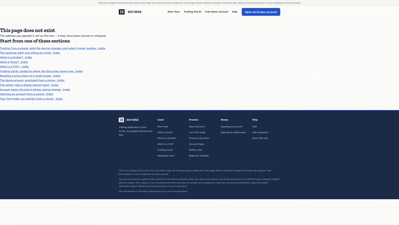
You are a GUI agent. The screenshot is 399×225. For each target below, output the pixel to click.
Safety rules (195, 149)
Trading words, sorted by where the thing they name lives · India (41, 71)
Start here (162, 126)
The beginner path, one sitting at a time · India (30, 52)
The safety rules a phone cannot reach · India (29, 85)
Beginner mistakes (199, 155)
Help (234, 11)
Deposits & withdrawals (233, 132)
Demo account (197, 126)
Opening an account (231, 126)
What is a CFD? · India (14, 66)
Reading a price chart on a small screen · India (30, 75)
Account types (196, 144)
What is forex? (165, 132)
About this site (260, 138)
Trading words (165, 149)
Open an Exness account (261, 12)
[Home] (130, 12)
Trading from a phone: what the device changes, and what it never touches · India (52, 48)
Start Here (174, 11)
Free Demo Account (216, 11)
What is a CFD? (165, 144)
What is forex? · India (14, 62)
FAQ (254, 126)
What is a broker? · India (16, 57)
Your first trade (197, 132)
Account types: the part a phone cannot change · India (35, 89)
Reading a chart (166, 155)
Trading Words (192, 11)
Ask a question (260, 132)
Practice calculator (199, 138)
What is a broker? (166, 138)
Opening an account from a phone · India (26, 94)
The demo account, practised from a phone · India (32, 80)
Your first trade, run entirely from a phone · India (31, 98)
